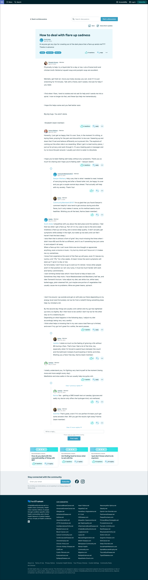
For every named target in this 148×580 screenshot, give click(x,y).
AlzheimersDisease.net (63, 514)
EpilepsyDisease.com (63, 558)
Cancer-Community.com (64, 535)
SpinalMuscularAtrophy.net (108, 549)
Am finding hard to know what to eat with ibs (73, 457)
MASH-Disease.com (84, 541)
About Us (31, 563)
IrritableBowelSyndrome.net (87, 529)
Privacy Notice (64, 486)
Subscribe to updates (106, 25)
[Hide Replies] (51, 169)
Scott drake (47, 39)
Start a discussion (109, 19)
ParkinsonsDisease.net (107, 514)
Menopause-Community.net (87, 543)
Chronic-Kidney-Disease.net (65, 546)
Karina (59, 197)
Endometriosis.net (62, 555)
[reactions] (92, 215)
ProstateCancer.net (106, 523)
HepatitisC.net (82, 508)
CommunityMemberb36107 (65, 173)
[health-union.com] (35, 502)
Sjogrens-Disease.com (107, 538)
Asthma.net (60, 517)
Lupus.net (81, 535)
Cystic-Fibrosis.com (62, 552)
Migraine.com (82, 552)
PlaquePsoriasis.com (106, 517)
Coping (42, 52)
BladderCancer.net (62, 529)
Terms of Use (31, 488)
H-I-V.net (81, 514)
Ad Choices (31, 565)
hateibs (50, 219)
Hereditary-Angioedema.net (87, 511)
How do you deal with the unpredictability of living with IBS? (43, 458)
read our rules (71, 434)
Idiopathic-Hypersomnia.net (87, 520)
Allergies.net (60, 511)
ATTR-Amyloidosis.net (63, 523)
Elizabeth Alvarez (53, 62)
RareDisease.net (105, 529)
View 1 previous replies (73, 386)
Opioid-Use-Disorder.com (108, 511)
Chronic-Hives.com (62, 543)
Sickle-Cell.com (105, 535)
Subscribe (142, 2)
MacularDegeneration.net (86, 538)
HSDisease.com (83, 517)
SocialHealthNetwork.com (108, 546)
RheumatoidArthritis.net (107, 532)
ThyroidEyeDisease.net (107, 552)
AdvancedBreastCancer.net (65, 505)
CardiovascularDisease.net (65, 538)
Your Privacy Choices (80, 563)
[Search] (73, 19)
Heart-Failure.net (83, 505)
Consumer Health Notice (64, 563)
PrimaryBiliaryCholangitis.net (109, 520)
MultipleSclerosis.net (85, 555)
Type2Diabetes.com (106, 555)
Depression (50, 52)
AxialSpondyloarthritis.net (64, 526)
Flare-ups (57, 52)
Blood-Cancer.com (62, 532)
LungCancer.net (83, 532)
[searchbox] (87, 19)
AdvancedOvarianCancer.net (65, 508)
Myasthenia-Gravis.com (85, 558)
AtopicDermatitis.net (63, 520)
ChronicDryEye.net (62, 541)
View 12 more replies (73, 427)
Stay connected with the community (45, 477)
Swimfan (50, 362)
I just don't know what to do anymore (102, 457)
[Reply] (97, 191)
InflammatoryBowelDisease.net (88, 526)
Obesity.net (103, 508)
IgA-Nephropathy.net (85, 523)
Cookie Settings (94, 563)
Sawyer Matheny (53, 130)
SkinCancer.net (105, 541)
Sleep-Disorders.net (106, 543)
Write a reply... (50, 431)
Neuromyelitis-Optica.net (108, 505)
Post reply (74, 438)
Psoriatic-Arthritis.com (107, 526)
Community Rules (106, 563)
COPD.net (59, 549)
